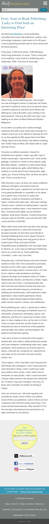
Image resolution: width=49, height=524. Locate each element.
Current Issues (17, 509)
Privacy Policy (30, 515)
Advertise (30, 503)
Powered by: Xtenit (24, 521)
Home (7, 503)
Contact (23, 503)
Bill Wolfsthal (16, 34)
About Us (14, 503)
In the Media (29, 509)
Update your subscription (31, 492)
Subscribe (38, 509)
